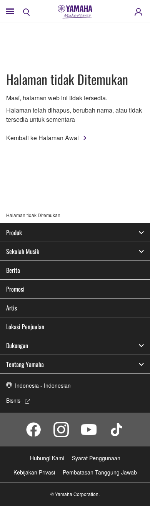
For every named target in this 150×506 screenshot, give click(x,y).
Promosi (15, 289)
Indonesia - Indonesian (43, 385)
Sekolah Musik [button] (22, 251)
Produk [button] (14, 232)
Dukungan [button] (17, 345)
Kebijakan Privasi (34, 472)
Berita (13, 270)
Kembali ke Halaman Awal (42, 137)
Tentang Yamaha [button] (25, 364)
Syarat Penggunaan (96, 458)
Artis (11, 307)
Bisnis (13, 400)
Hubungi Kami (47, 458)
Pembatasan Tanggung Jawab (100, 472)
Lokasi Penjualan (25, 326)
